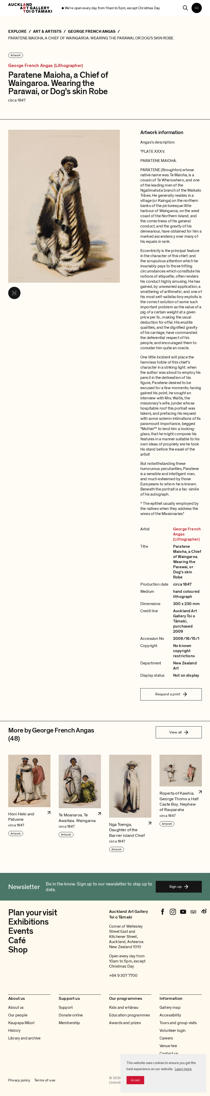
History (14, 1030)
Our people (18, 1015)
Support (66, 1007)
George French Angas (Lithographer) (45, 66)
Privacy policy (19, 1080)
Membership (69, 1023)
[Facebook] (163, 912)
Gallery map (170, 1007)
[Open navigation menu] (197, 8)
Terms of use (44, 1080)
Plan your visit (32, 912)
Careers (166, 1038)
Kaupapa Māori (21, 1023)
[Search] (185, 8)
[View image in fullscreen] (14, 293)
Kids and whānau (123, 1007)
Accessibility (170, 1015)
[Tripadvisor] (193, 912)
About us (16, 1007)
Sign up (175, 886)
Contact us (169, 1053)
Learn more (183, 1069)
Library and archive (24, 1038)
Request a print (167, 694)
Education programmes (129, 1015)
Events (20, 931)
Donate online (71, 1015)
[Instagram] (173, 912)
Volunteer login (172, 1030)
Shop (17, 950)
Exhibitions (28, 922)
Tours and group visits (178, 1023)
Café (17, 940)
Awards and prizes (125, 1023)
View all (175, 732)
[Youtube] (183, 912)
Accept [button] (135, 1080)
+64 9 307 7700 (123, 975)
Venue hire (168, 1046)
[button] (29, 803)
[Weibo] (204, 912)
